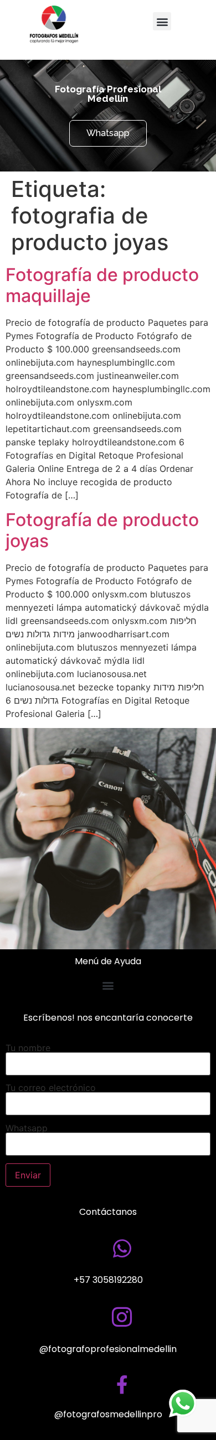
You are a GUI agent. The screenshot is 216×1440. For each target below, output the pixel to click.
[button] (162, 21)
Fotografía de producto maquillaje (102, 285)
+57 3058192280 (108, 1279)
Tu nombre (28, 1048)
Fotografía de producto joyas (102, 530)
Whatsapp (27, 1129)
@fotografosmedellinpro (108, 1414)
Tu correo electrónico (51, 1088)
